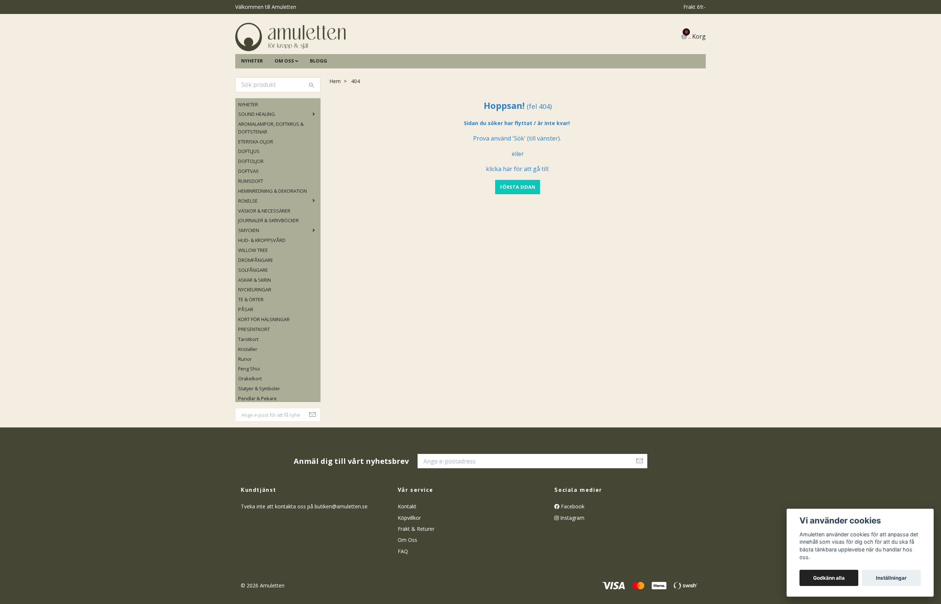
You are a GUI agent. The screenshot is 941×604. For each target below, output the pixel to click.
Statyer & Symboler (259, 426)
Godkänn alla (829, 578)
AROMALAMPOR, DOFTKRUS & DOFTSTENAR (271, 166)
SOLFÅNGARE (253, 307)
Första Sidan (517, 224)
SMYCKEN (248, 268)
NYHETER (252, 98)
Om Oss (407, 577)
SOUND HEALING (256, 152)
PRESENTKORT (254, 366)
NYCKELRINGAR (254, 327)
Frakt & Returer (416, 566)
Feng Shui (249, 406)
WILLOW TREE (253, 287)
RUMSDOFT (250, 218)
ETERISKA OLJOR (255, 179)
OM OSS (284, 98)
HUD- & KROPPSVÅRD (262, 277)
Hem (335, 118)
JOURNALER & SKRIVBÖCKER (268, 258)
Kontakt (407, 544)
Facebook (571, 544)
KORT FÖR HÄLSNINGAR (264, 356)
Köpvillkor (409, 555)
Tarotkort (248, 376)
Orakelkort (250, 416)
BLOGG (318, 98)
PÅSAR (245, 347)
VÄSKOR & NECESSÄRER (264, 248)
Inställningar (891, 578)
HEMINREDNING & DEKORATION (272, 228)
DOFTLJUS (249, 189)
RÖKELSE (248, 238)
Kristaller (247, 386)
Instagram (571, 555)
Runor (245, 396)
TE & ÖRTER (251, 337)
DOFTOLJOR (251, 199)
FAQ (403, 588)
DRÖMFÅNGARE (255, 297)
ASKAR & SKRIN (254, 317)
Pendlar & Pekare (257, 436)
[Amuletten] (364, 56)
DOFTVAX (248, 208)
